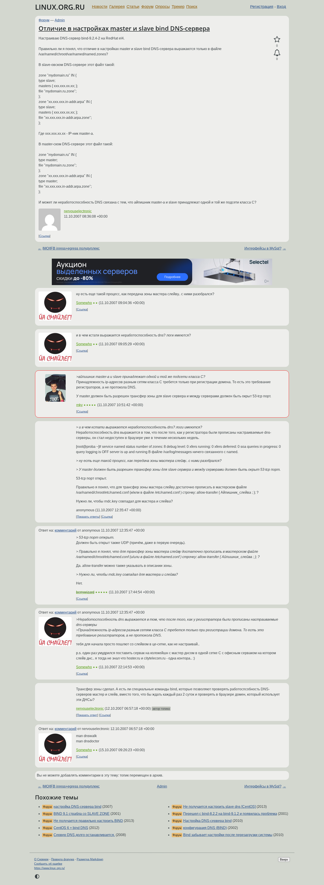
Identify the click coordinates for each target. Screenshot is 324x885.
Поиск (191, 6)
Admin (60, 20)
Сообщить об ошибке (48, 863)
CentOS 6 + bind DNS (71, 828)
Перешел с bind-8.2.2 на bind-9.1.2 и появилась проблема (230, 814)
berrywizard (85, 592)
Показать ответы (88, 516)
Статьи (133, 6)
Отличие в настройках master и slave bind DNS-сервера (124, 28)
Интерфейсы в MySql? (262, 248)
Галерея (117, 6)
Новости (99, 6)
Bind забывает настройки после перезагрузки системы (227, 835)
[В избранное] (277, 39)
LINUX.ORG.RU (60, 7)
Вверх (284, 859)
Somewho (84, 303)
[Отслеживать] (277, 53)
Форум (147, 6)
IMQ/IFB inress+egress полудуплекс (71, 248)
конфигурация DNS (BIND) (205, 828)
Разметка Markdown (90, 859)
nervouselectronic (78, 211)
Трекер (178, 6)
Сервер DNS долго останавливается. (84, 835)
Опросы (162, 6)
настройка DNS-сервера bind (77, 806)
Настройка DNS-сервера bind (207, 821)
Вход (281, 6)
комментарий (65, 530)
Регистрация (261, 6)
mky (79, 405)
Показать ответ (87, 715)
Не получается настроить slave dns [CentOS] (219, 806)
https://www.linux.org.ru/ (49, 868)
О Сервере (41, 859)
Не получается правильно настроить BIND (88, 821)
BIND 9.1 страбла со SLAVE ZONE (82, 814)
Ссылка (44, 236)
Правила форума (62, 859)
